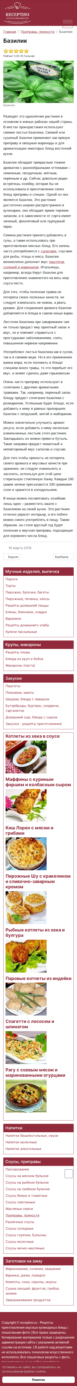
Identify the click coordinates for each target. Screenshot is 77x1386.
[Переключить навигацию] (68, 24)
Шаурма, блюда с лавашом (27, 699)
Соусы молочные (20, 1241)
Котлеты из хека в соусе (33, 736)
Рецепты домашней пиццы (27, 605)
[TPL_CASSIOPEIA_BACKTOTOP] (69, 1173)
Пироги (12, 579)
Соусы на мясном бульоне (27, 1176)
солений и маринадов (21, 267)
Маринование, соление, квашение (33, 1269)
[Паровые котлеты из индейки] (26, 999)
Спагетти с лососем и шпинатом (30, 1024)
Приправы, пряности (22, 1215)
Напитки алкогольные (23, 1149)
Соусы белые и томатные (26, 1195)
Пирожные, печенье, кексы (27, 599)
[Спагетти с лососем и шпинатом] (26, 1047)
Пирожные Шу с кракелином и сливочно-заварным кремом (38, 881)
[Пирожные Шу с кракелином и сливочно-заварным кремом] (26, 907)
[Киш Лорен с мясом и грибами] (26, 854)
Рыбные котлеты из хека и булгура (35, 932)
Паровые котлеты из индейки (38, 978)
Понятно (38, 1379)
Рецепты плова (18, 652)
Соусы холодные (19, 1228)
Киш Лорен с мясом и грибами (29, 830)
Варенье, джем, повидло (25, 1275)
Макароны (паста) (20, 665)
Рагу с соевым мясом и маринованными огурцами (35, 1072)
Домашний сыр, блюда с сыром (31, 717)
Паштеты (13, 686)
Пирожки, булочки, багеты (27, 592)
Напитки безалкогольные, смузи (32, 1135)
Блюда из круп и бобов (24, 659)
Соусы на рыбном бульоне (27, 1182)
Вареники (13, 618)
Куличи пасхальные (21, 632)
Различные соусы (20, 1222)
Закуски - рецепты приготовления (34, 724)
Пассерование (17, 1169)
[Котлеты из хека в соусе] (26, 757)
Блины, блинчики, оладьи (26, 612)
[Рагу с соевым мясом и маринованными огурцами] (26, 1096)
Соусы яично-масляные (25, 1248)
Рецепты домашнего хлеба (27, 625)
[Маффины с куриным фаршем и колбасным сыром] (26, 805)
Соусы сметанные (20, 1202)
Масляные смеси (19, 1209)
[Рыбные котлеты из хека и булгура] (26, 956)
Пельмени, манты (20, 692)
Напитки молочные (21, 1142)
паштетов (56, 262)
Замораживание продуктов (28, 1300)
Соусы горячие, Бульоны (26, 1235)
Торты (11, 586)
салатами (48, 251)
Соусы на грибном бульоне (28, 1189)
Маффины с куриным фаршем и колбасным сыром (38, 782)
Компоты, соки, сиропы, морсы (31, 1282)
